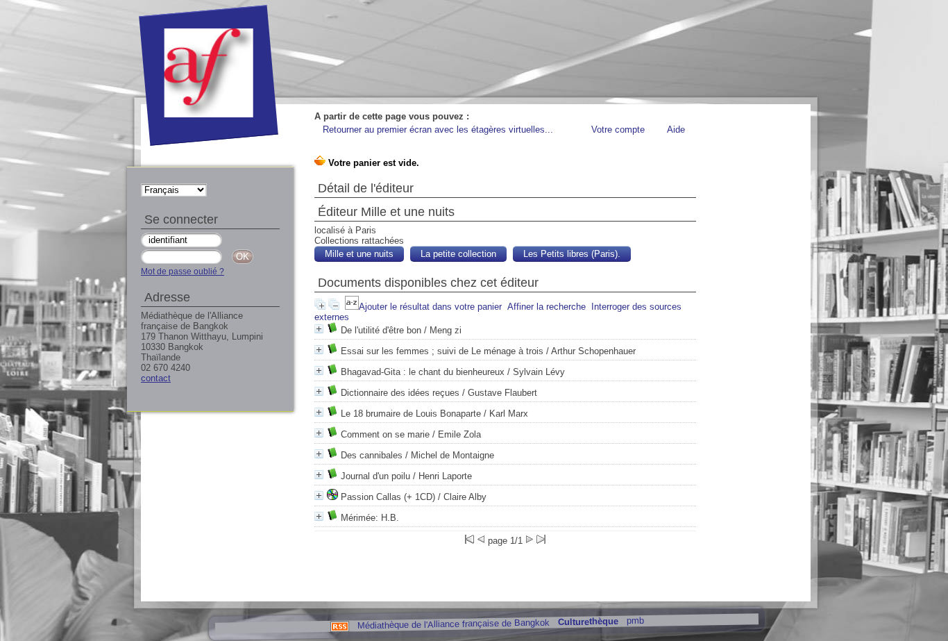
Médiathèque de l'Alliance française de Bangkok (453, 624)
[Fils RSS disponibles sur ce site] (339, 625)
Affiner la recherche (546, 306)
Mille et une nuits (359, 254)
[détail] (318, 328)
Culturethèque (587, 622)
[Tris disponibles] (352, 306)
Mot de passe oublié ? (182, 271)
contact (156, 378)
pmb (634, 620)
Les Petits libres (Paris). (571, 254)
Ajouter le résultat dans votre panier (430, 306)
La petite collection (458, 254)
